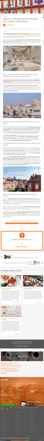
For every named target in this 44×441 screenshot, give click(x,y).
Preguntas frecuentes (4, 384)
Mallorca (19, 407)
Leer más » (17, 299)
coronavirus (6, 366)
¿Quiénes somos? (4, 382)
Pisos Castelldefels (17, 420)
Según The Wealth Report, (8, 79)
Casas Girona (17, 416)
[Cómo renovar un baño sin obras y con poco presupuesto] (11, 311)
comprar (3, 365)
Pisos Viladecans (31, 429)
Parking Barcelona (3, 419)
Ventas (17, 370)
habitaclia (10, 25)
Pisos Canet (16, 430)
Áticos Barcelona (3, 416)
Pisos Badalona (17, 428)
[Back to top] (41, 438)
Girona (7, 407)
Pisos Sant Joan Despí (32, 425)
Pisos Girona (17, 424)
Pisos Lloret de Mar (32, 412)
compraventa (8, 365)
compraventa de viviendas (16, 365)
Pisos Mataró (31, 419)
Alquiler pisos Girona (4, 430)
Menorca (24, 407)
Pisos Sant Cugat (31, 424)
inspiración (8, 370)
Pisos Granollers (17, 433)
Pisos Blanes (17, 429)
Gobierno (19, 366)
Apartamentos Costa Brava (4, 412)
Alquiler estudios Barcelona (5, 425)
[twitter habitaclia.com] (31, 392)
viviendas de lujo (34, 223)
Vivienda (4, 373)
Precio (14, 370)
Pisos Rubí (30, 421)
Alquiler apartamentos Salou (5, 421)
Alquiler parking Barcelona (4, 429)
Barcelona (2, 407)
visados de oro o (35, 202)
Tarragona (11, 407)
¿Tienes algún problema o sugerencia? (8, 404)
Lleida (15, 407)
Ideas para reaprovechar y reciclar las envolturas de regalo (9, 288)
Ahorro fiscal (18, 397)
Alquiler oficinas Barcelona (4, 428)
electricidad (15, 366)
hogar (14, 368)
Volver (5, 16)
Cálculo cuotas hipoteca (20, 394)
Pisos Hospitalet (17, 434)
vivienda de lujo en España (31, 86)
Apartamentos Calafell (18, 412)
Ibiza (28, 407)
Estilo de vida (15, 220)
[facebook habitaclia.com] (33, 392)
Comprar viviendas (17, 421)
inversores (17, 223)
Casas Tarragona (17, 419)
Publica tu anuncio (39, 1)
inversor (12, 223)
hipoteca (3, 368)
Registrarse (3, 391)
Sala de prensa (3, 387)
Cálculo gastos (18, 396)
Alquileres (9, 363)
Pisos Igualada (31, 411)
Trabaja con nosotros (4, 397)
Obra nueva (17, 384)
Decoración (11, 366)
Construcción (2, 366)
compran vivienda (20, 33)
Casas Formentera (17, 415)
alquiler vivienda (14, 363)
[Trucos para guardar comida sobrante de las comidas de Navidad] (33, 281)
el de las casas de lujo (13, 42)
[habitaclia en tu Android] (37, 404)
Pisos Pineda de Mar (32, 415)
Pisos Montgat (31, 420)
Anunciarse (32, 384)
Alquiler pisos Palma (3, 433)
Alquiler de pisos (3, 424)
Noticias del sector (4, 385)
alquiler (3, 363)
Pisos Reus (30, 416)
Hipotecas (9, 368)
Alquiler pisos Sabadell (18, 411)
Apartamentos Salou (4, 415)
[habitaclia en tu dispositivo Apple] (30, 404)
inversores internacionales (25, 223)
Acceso (31, 387)
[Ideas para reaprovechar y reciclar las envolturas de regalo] (11, 281)
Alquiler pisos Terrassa (4, 434)
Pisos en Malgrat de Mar (4, 411)
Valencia (36, 407)
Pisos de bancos (18, 390)
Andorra (32, 407)
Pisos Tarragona (31, 428)
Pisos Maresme (3, 420)
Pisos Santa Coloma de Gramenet (34, 430)
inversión (7, 223)
